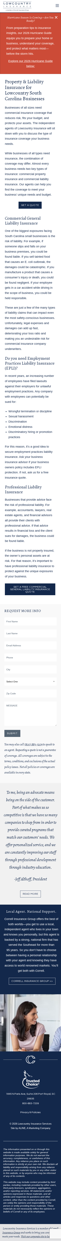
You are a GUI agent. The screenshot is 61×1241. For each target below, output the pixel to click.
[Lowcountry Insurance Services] (16, 6)
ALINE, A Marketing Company (34, 1128)
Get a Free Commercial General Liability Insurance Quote (30, 589)
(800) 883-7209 (33, 744)
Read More (30, 894)
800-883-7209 (30, 1103)
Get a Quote (30, 205)
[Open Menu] (57, 5)
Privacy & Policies (30, 1112)
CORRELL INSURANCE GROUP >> (32, 981)
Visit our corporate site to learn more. (40, 1236)
